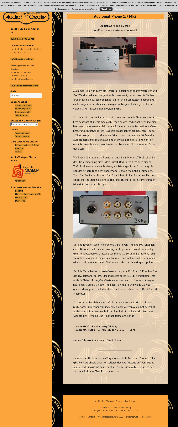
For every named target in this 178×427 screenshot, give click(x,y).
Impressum (146, 416)
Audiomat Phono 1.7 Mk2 (115, 16)
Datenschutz (132, 416)
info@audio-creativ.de (103, 410)
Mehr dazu (118, 9)
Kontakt (91, 416)
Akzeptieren (106, 9)
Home (82, 416)
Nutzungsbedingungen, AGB (110, 416)
